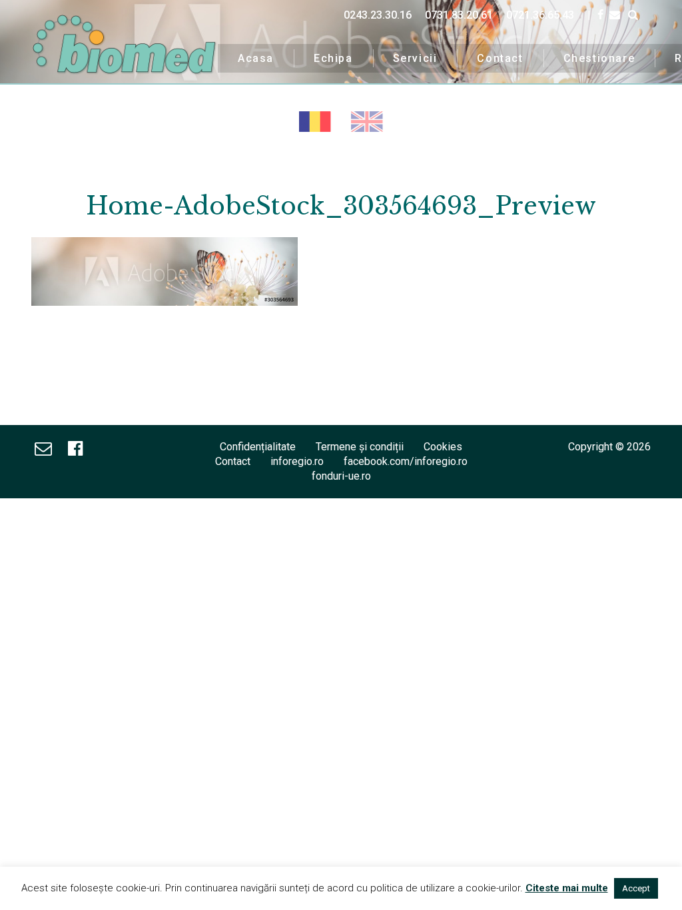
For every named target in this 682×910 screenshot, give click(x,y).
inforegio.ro (297, 461)
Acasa (256, 58)
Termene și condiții (360, 446)
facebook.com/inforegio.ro (406, 461)
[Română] (315, 121)
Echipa (333, 58)
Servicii (415, 58)
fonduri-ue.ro (341, 476)
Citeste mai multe (566, 888)
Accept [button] (636, 888)
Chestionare (599, 58)
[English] (367, 121)
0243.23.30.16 (378, 15)
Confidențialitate (258, 446)
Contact (500, 58)
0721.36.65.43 (540, 15)
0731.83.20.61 (459, 15)
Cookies (443, 446)
